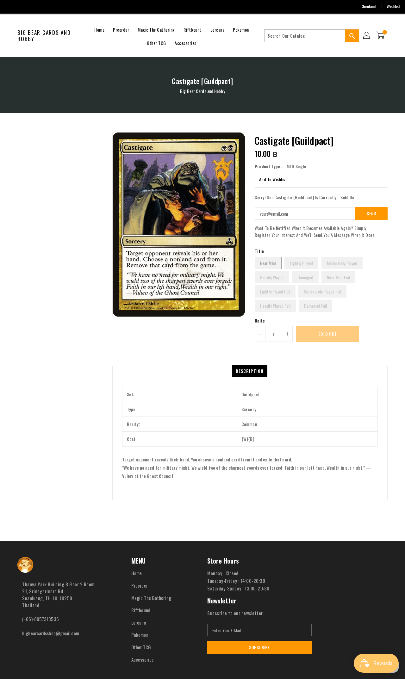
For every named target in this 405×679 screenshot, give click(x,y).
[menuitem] (99, 29)
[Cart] (381, 35)
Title (259, 251)
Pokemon (139, 634)
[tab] (249, 371)
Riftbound (140, 610)
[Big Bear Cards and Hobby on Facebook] (10, 6)
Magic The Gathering (151, 597)
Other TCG (141, 647)
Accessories (142, 659)
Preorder (139, 585)
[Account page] (367, 35)
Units (260, 320)
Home (136, 573)
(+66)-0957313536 (40, 618)
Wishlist (393, 6)
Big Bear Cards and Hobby (44, 35)
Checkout (368, 6)
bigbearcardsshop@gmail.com (50, 633)
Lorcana (138, 622)
